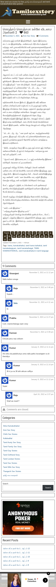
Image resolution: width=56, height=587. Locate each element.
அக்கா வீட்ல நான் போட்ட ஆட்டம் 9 (16, 561)
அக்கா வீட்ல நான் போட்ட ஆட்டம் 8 (16, 565)
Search (5, 484)
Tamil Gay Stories (10, 451)
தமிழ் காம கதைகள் (10, 475)
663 (26, 32)
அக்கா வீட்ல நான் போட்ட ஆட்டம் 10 (16, 557)
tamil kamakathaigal (25, 248)
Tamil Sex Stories (10, 463)
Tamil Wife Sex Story (11, 467)
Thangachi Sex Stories (12, 471)
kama (10, 246)
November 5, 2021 (12, 36)
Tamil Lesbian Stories (11, 459)
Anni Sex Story (29, 36)
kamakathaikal (19, 246)
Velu (15, 303)
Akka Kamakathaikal (11, 426)
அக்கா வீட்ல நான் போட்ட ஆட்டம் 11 (16, 553)
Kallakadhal (7, 438)
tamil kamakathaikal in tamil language (34, 251)
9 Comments (43, 36)
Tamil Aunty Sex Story (12, 442)
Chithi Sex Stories (10, 434)
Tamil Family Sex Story (12, 447)
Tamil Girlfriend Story (11, 455)
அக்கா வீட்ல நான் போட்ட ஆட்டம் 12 (16, 549)
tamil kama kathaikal (34, 246)
